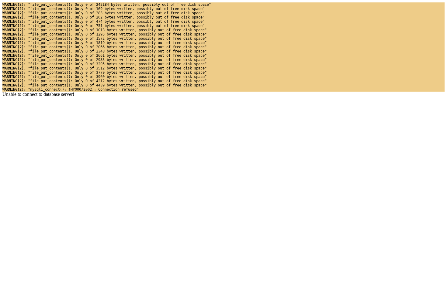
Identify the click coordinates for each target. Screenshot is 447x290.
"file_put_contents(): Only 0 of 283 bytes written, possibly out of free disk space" (103, 13)
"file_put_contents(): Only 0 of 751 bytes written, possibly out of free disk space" (103, 26)
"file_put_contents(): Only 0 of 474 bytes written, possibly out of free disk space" (103, 21)
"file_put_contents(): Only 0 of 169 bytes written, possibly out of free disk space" (103, 9)
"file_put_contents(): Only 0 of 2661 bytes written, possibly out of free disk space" (104, 55)
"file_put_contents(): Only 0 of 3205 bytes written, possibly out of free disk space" (104, 64)
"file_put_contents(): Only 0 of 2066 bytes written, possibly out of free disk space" (104, 47)
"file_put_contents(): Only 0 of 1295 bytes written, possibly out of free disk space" (104, 34)
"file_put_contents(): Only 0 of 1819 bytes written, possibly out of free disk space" (104, 43)
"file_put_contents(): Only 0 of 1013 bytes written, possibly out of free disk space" (104, 30)
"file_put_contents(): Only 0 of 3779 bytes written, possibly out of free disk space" (104, 72)
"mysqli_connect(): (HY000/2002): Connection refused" (70, 89)
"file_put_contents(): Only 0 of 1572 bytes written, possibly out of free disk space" (104, 38)
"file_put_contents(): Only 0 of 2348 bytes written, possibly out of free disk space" (104, 51)
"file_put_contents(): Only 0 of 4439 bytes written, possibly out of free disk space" (104, 85)
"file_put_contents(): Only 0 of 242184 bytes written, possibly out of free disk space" (106, 4)
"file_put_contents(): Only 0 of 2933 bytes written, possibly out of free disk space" (104, 60)
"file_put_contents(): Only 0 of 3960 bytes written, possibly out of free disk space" (104, 77)
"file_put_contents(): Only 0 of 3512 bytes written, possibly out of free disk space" (104, 68)
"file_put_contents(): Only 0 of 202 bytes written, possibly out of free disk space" (103, 17)
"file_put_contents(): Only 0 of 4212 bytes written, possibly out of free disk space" (104, 81)
